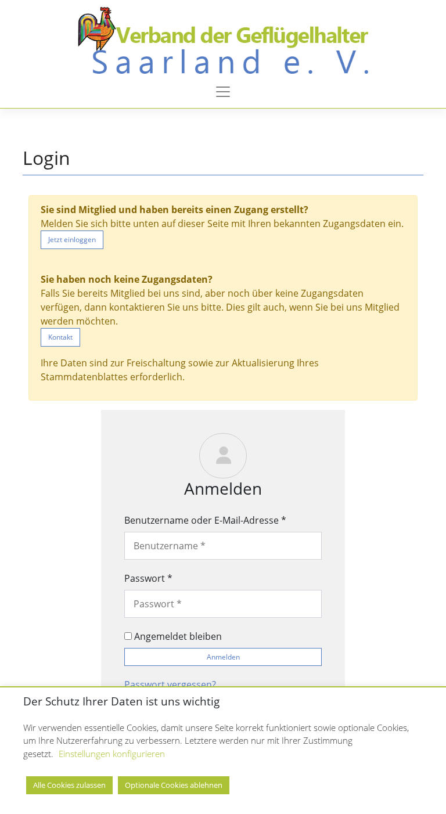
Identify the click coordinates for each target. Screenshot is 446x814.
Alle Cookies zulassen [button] (69, 785)
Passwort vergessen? (170, 684)
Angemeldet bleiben (177, 636)
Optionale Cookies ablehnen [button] (173, 785)
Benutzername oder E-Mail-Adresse (205, 520)
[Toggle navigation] (223, 92)
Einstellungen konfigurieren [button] (112, 753)
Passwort (148, 578)
